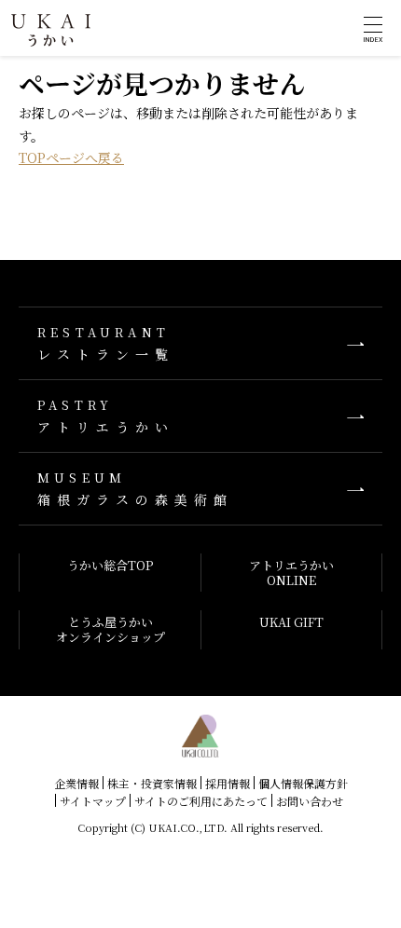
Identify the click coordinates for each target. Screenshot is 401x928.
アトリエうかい (105, 416)
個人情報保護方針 (303, 783)
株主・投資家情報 (152, 783)
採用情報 (227, 783)
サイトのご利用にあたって (201, 801)
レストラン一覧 (105, 343)
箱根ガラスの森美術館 (135, 489)
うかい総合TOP (110, 565)
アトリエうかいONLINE (291, 572)
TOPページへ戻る (71, 157)
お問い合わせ (309, 801)
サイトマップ (93, 801)
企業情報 (76, 783)
